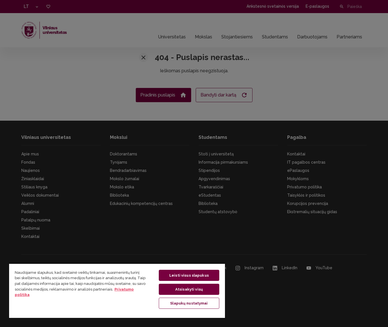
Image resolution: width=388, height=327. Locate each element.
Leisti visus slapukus (189, 275)
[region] (117, 290)
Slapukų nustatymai (189, 303)
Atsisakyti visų (189, 289)
